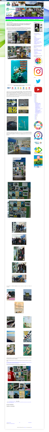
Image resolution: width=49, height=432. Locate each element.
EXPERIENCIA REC (31, 19)
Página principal (8, 19)
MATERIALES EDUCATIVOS (18, 20)
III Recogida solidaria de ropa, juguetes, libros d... (38, 104)
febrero (35, 119)
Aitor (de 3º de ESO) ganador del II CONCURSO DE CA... (38, 111)
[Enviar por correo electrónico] (16, 401)
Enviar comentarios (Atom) (11, 423)
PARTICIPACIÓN (37, 19)
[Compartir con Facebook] (18, 401)
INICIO (12, 19)
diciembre (36, 102)
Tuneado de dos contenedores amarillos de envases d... (38, 110)
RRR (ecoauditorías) (8, 20)
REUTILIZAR (18, 19)
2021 (35, 99)
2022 (35, 98)
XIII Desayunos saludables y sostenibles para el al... (37, 107)
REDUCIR (15, 19)
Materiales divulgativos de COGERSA (38, 42)
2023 (35, 97)
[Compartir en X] (17, 401)
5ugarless (25, 427)
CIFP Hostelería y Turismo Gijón (37, 34)
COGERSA (35, 37)
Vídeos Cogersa (36, 40)
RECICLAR (22, 19)
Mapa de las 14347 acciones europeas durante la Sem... (38, 103)
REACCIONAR (26, 19)
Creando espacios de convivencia (37, 53)
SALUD (13, 20)
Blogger (31, 427)
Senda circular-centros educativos (37, 38)
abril (35, 118)
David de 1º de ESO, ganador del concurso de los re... (38, 112)
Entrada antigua (29, 422)
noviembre (36, 114)
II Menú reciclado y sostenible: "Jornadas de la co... (38, 106)
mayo (35, 117)
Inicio (19, 422)
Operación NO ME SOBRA (37, 43)
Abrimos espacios (36, 52)
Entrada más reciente (9, 422)
